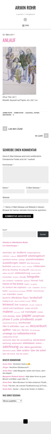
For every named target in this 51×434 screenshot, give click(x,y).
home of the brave (13, 283)
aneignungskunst (33, 252)
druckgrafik (24, 269)
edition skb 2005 (35, 270)
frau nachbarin (8, 280)
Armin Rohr (7, 113)
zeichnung (7, 115)
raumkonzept (24, 322)
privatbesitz (27, 319)
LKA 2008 (31, 305)
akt (14, 252)
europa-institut (35, 273)
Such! (5, 229)
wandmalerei (39, 339)
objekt (18, 315)
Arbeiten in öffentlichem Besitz (15, 242)
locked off (38, 305)
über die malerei (22, 353)
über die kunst (9, 353)
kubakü (20, 294)
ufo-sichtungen (35, 330)
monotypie (30, 311)
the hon (25, 329)
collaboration (39, 266)
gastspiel (27, 281)
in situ (29, 287)
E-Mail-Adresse (33, 187)
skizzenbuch (38, 325)
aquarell (29, 113)
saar (22, 326)
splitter (7, 329)
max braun (17, 312)
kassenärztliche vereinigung (17, 291)
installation (36, 287)
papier (36, 113)
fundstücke (19, 280)
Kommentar (8, 164)
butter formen (16, 266)
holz (41, 280)
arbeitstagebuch (36, 255)
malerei (8, 311)
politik (16, 319)
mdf (22, 311)
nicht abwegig (9, 315)
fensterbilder (7, 277)
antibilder (6, 256)
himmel (34, 280)
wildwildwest (29, 343)
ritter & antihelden (11, 326)
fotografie (33, 276)
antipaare (13, 256)
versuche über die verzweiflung (17, 339)
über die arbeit (38, 350)
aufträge (22, 259)
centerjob (29, 266)
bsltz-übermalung (33, 263)
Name (6, 187)
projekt (38, 319)
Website (6, 197)
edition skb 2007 (8, 273)
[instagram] (25, 19)
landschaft (36, 297)
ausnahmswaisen (35, 259)
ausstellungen (10, 262)
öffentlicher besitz (9, 350)
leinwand (8, 304)
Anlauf (9, 40)
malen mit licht (31, 308)
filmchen (16, 277)
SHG (27, 326)
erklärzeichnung (22, 272)
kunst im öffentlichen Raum (16, 297)
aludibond (21, 252)
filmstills (23, 277)
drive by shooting (10, 269)
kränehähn (11, 294)
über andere (23, 350)
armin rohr (18, 113)
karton (5, 290)
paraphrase (38, 315)
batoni (22, 262)
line (16, 304)
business (7, 266)
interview (43, 287)
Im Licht (41, 135)
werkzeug (7, 343)
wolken (39, 343)
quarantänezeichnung (10, 323)
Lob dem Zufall (13, 128)
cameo (24, 266)
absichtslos (7, 252)
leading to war (8, 301)
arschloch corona (10, 259)
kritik (4, 294)
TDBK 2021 (16, 330)
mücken (40, 312)
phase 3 (7, 319)
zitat (21, 346)
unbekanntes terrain (10, 336)
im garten (34, 284)
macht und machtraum (13, 308)
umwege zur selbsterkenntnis (19, 333)
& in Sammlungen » (11, 245)
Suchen (43, 234)
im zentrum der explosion (14, 287)
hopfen (27, 284)
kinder (29, 290)
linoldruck (23, 304)
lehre (34, 300)
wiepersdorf (17, 343)
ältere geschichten (33, 346)
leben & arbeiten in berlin (22, 301)
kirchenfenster (38, 291)
